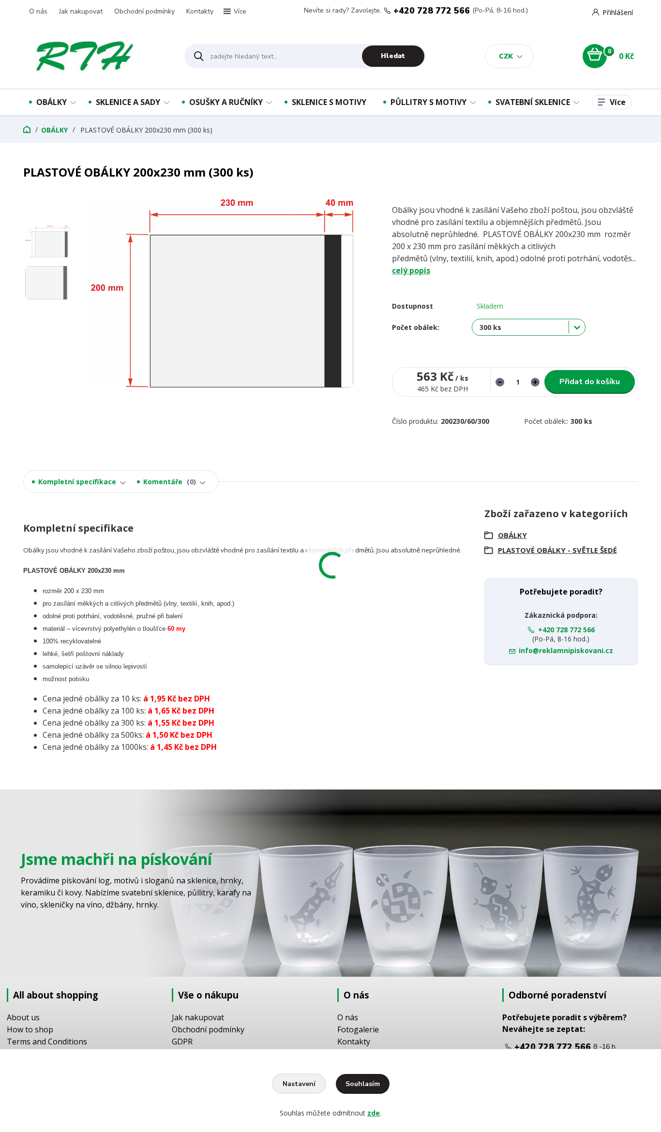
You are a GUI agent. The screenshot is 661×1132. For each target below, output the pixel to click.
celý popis (411, 270)
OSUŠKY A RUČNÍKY (226, 102)
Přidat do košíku (589, 381)
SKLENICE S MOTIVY (329, 102)
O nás (38, 11)
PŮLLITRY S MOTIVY (428, 102)
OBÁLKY (51, 102)
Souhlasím (363, 1083)
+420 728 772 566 (431, 10)
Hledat (393, 55)
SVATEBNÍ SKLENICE (533, 102)
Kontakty (199, 11)
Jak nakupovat (81, 11)
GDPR (182, 1041)
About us (23, 1017)
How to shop (30, 1029)
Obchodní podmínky (144, 11)
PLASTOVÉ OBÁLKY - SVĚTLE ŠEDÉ (557, 550)
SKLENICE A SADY (128, 102)
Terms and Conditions (47, 1041)
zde (373, 1112)
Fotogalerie (358, 1029)
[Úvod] (95, 56)
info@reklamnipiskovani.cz (566, 650)
